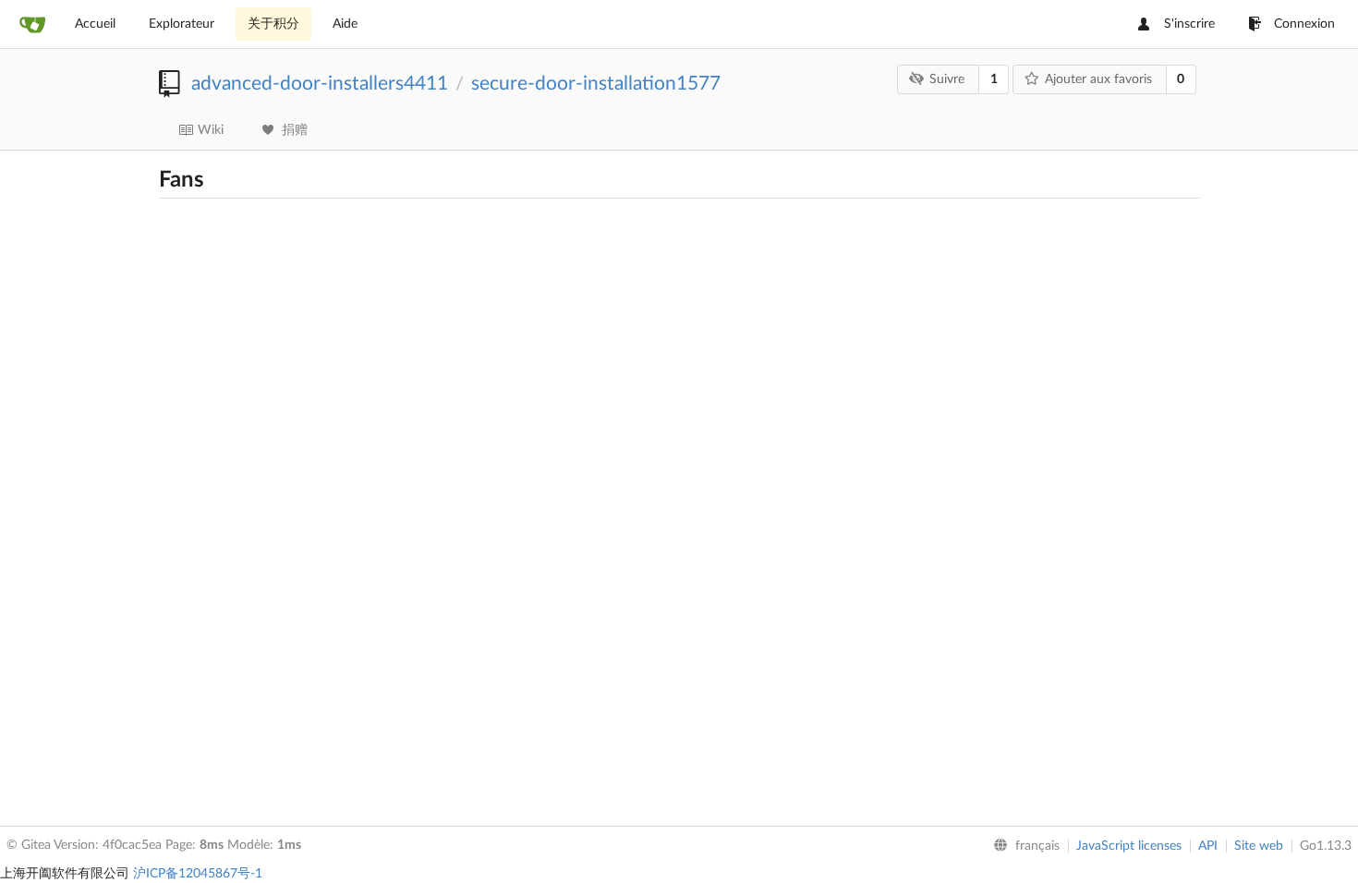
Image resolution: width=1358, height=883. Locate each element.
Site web (1258, 846)
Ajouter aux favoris (1098, 79)
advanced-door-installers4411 (319, 83)
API (1208, 846)
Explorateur (181, 24)
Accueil (95, 24)
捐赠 (295, 130)
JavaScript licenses (1129, 846)
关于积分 (273, 24)
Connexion (1304, 24)
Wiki (211, 130)
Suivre (946, 79)
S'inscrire (1189, 24)
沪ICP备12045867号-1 (197, 873)
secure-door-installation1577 (596, 83)
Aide (345, 24)
